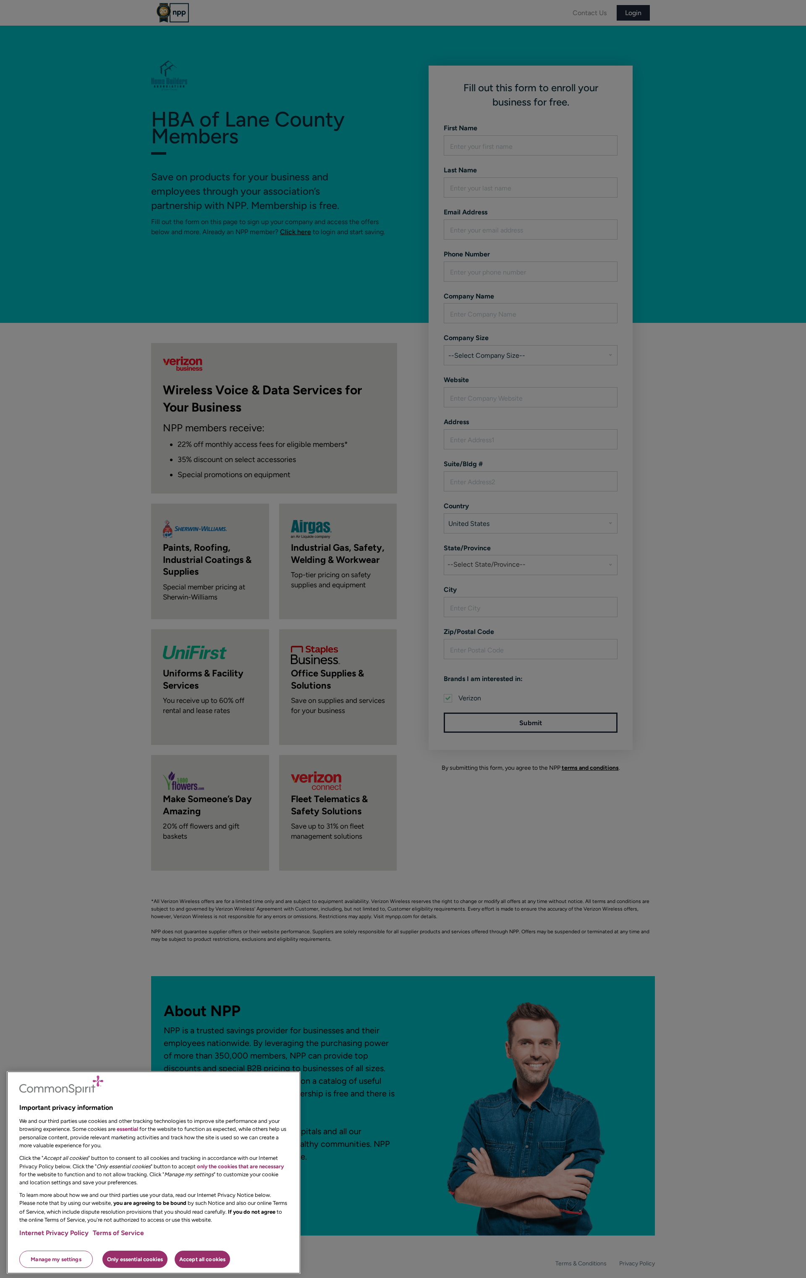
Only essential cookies (135, 1259)
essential (127, 1129)
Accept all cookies (202, 1259)
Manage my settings (56, 1259)
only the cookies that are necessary (240, 1166)
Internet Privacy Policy (54, 1233)
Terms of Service (118, 1233)
